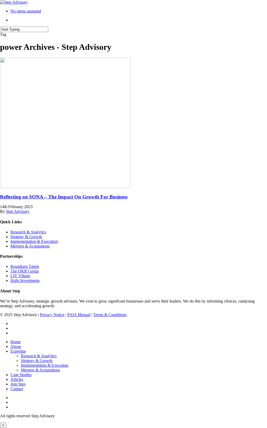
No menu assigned (25, 11)
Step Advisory (17, 211)
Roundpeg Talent (24, 266)
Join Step (18, 384)
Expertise (18, 351)
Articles (16, 379)
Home (15, 342)
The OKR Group (24, 271)
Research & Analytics (28, 232)
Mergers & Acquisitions (30, 246)
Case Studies (21, 374)
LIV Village (20, 276)
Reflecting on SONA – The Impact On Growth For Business (64, 197)
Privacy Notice (52, 314)
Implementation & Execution (34, 241)
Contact (16, 389)
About (15, 346)
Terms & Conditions (109, 314)
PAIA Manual (78, 314)
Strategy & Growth (26, 236)
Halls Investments (25, 280)
